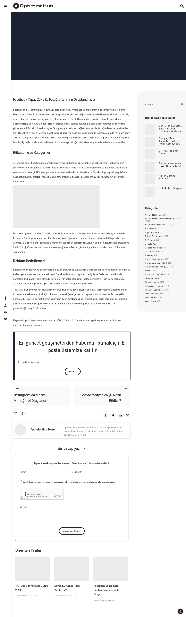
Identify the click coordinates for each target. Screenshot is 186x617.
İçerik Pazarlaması (154, 259)
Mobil (148, 270)
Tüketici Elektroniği (155, 289)
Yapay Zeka (150, 301)
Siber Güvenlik (152, 278)
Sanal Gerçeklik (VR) (155, 274)
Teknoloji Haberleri (108, 32)
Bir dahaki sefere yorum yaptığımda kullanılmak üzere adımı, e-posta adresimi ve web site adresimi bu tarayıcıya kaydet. (69, 482)
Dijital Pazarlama (154, 236)
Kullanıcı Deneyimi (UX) (156, 266)
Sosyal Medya (85, 32)
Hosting (149, 255)
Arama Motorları (153, 214)
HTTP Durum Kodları (167, 177)
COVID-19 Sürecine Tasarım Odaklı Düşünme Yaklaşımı (171, 128)
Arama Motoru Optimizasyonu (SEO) (163, 218)
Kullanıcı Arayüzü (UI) (156, 263)
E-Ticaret (150, 240)
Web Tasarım (151, 293)
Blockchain (150, 228)
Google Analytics (153, 247)
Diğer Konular (152, 232)
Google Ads (151, 243)
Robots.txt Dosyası (170, 188)
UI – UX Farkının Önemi (168, 152)
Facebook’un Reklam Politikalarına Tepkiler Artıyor (106, 590)
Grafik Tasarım (152, 251)
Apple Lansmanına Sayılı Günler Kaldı (170, 164)
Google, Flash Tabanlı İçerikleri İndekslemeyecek (169, 141)
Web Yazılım (151, 297)
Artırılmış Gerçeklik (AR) (157, 224)
